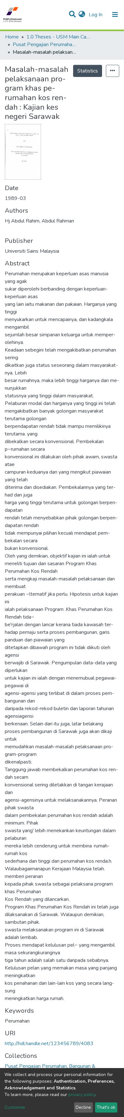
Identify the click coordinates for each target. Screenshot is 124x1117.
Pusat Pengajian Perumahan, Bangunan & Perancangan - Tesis (44, 44)
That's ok (106, 1107)
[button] (81, 14)
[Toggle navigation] (115, 14)
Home (12, 36)
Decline (83, 1107)
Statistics (87, 70)
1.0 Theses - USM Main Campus (58, 36)
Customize (14, 1107)
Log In (96, 14)
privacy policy (81, 1095)
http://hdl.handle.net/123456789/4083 (49, 1043)
